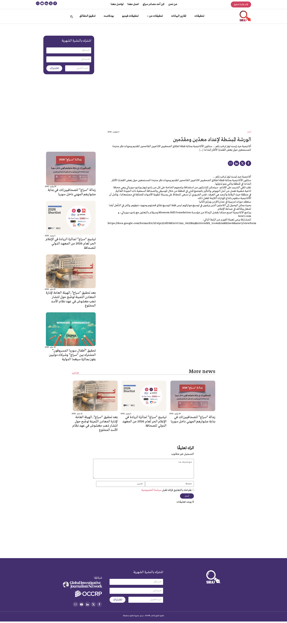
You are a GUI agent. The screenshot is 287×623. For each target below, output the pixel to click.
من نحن (172, 4)
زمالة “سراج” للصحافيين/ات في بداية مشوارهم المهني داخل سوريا (72, 192)
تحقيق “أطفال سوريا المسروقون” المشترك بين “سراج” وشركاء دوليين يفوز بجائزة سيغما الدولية (72, 355)
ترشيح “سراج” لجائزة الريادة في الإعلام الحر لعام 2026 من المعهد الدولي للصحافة (71, 243)
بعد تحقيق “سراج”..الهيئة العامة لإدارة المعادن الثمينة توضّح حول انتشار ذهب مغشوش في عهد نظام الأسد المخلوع (71, 299)
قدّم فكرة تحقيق (241, 4)
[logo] (245, 16)
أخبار (249, 132)
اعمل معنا (133, 4)
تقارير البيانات (178, 16)
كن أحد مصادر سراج (153, 4)
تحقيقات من (156, 16)
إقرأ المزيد (75, 373)
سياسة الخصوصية (151, 490)
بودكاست (109, 16)
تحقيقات (199, 16)
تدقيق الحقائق (87, 16)
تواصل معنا (117, 4)
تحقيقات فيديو (130, 16)
